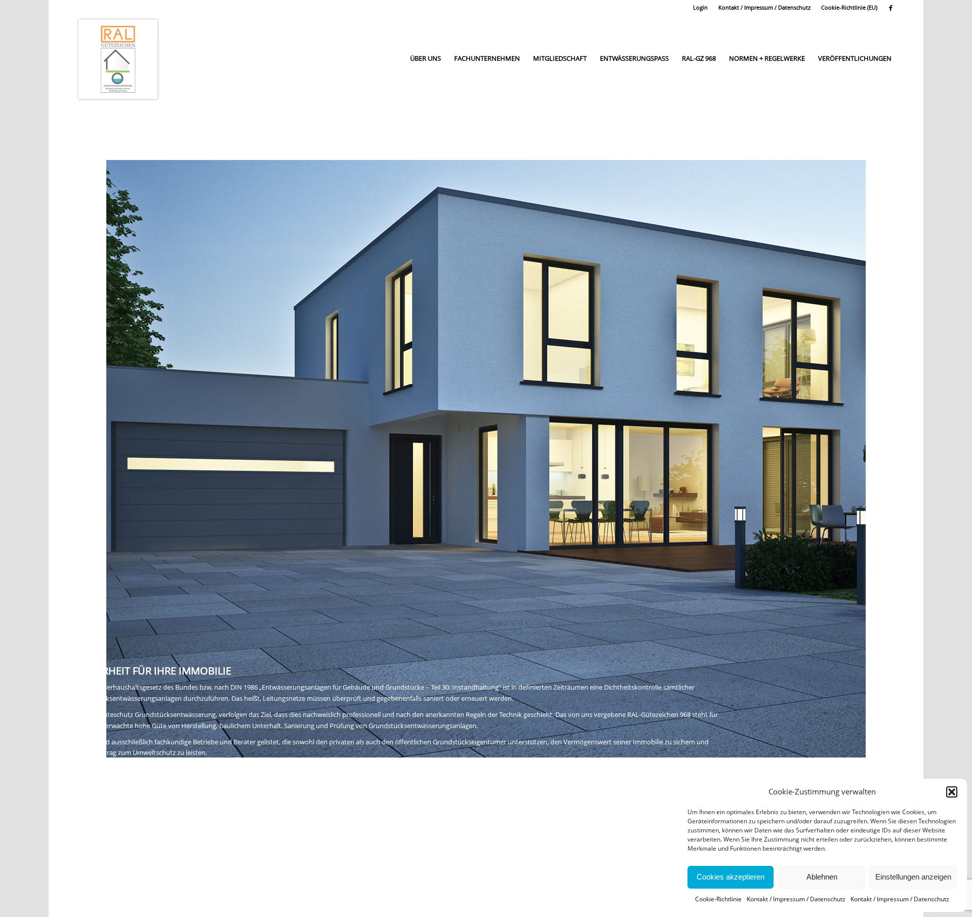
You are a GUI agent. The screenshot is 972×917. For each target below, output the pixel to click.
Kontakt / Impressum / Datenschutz (796, 899)
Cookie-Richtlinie (718, 899)
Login (700, 7)
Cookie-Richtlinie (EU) (849, 7)
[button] (952, 792)
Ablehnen (821, 876)
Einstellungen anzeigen (913, 876)
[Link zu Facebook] (890, 7)
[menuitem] (700, 7)
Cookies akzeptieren (730, 876)
